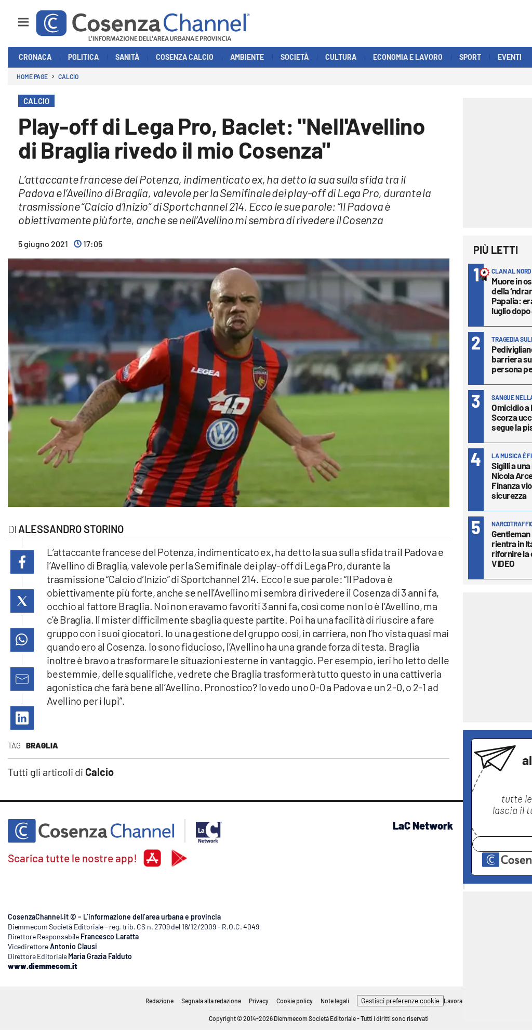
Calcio (68, 76)
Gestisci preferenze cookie (400, 1001)
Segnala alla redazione (211, 1000)
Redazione (159, 1000)
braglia (42, 745)
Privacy (259, 1000)
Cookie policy (294, 1000)
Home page (32, 76)
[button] (22, 562)
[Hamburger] (14, 17)
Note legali (335, 1000)
